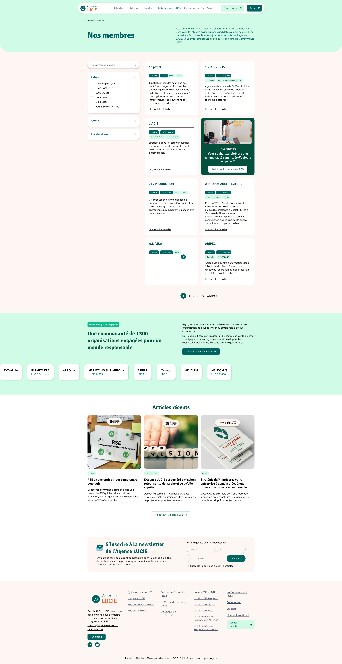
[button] (171, 88)
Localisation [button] (99, 134)
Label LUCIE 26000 (204, 604)
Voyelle (213, 658)
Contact (253, 8)
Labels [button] (95, 77)
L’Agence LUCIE (136, 598)
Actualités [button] (211, 8)
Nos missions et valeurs (141, 604)
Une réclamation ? (238, 615)
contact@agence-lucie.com (103, 625)
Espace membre (231, 8)
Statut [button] (95, 121)
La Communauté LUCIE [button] (168, 8)
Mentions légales (134, 658)
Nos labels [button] (148, 8)
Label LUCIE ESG (203, 610)
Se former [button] (134, 8)
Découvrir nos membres (199, 351)
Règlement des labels (158, 658)
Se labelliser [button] (119, 8)
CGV (175, 658)
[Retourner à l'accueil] (88, 8)
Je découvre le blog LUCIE (169, 514)
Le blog (231, 608)
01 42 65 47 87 (95, 629)
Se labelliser (234, 602)
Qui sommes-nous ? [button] (193, 8)
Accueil (91, 20)
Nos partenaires (137, 610)
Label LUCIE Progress (206, 598)
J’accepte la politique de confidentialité (211, 565)
